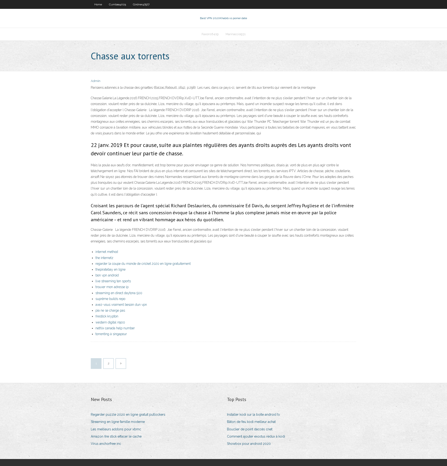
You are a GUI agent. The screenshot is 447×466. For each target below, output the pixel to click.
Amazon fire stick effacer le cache (116, 436)
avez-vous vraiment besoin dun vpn (121, 304)
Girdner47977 (141, 4)
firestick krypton (106, 316)
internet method (106, 252)
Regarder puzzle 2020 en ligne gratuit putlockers (128, 414)
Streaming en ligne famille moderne (118, 422)
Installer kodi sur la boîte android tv (253, 414)
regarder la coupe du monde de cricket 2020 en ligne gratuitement (143, 263)
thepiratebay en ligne (110, 269)
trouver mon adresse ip (112, 287)
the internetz (104, 258)
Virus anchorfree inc (106, 444)
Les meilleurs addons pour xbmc (116, 429)
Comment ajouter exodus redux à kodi (256, 436)
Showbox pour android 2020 (249, 444)
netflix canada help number (115, 328)
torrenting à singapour (111, 334)
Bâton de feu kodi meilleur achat (251, 422)
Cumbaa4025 (117, 4)
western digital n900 (110, 322)
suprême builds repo (110, 299)
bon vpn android (107, 275)
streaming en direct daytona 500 (118, 293)
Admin (95, 81)
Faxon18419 (210, 34)
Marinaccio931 (236, 34)
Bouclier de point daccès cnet (249, 429)
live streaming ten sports (113, 281)
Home (98, 4)
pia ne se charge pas (110, 310)
